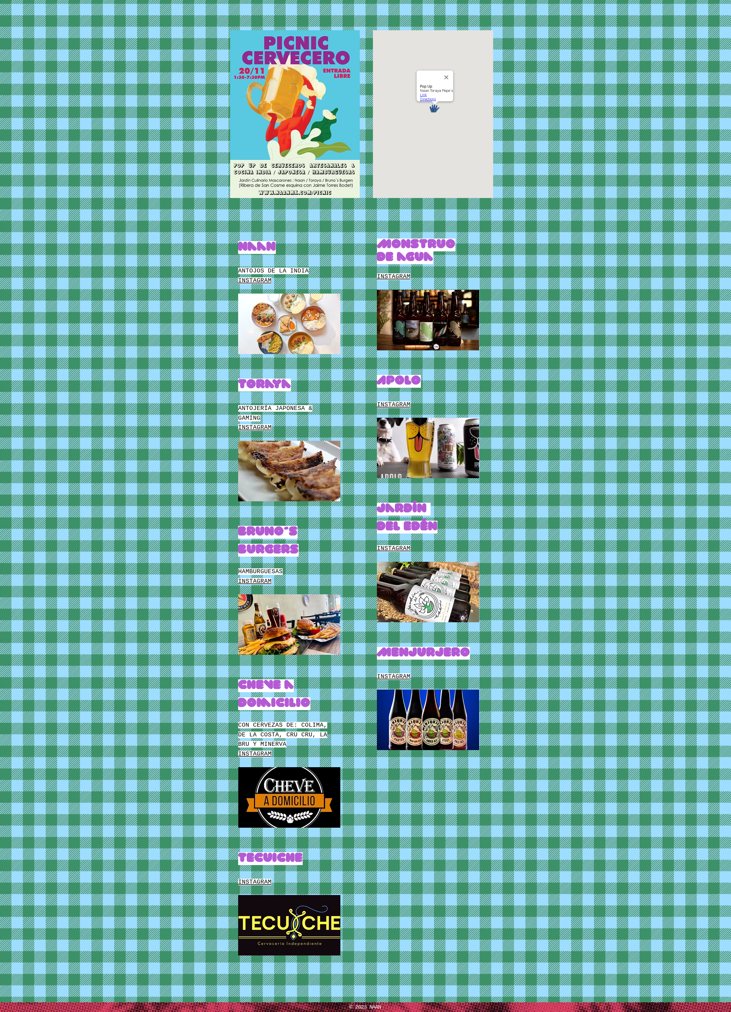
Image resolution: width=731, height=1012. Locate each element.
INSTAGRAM (255, 280)
